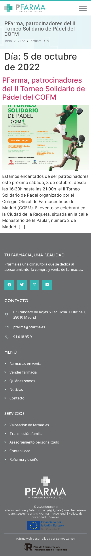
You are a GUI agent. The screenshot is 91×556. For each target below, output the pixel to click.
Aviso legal (59, 513)
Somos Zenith (65, 539)
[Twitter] (22, 285)
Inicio (8, 41)
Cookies (54, 517)
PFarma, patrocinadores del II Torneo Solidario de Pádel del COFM (43, 88)
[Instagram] (35, 285)
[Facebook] (9, 285)
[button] (83, 8)
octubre (36, 41)
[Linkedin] (47, 285)
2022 (21, 41)
